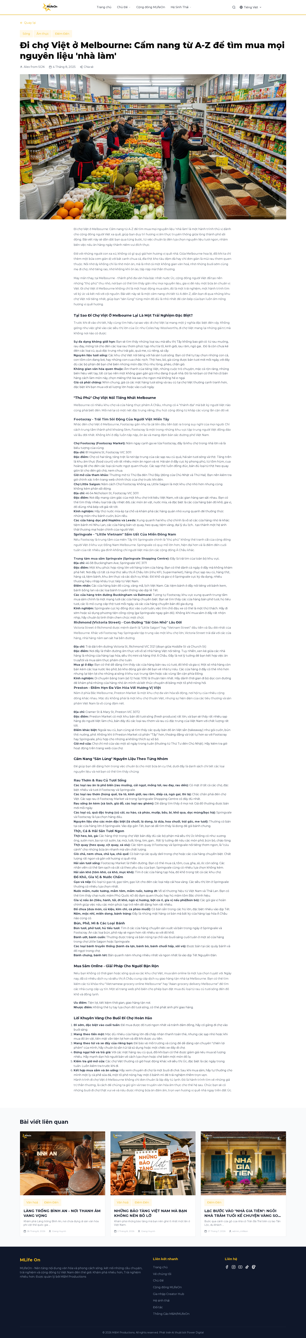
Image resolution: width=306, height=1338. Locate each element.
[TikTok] (247, 1267)
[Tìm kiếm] (234, 7)
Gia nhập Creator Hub (168, 1294)
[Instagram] (234, 1267)
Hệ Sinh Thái (179, 7)
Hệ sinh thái (161, 1300)
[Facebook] (227, 1267)
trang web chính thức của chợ (121, 479)
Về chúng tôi (162, 1274)
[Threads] (254, 1267)
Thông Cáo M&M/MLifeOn (171, 1314)
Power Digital (195, 1332)
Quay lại (30, 22)
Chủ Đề (122, 7)
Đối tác (158, 1307)
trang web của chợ (109, 748)
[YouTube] (240, 1267)
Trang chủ (104, 7)
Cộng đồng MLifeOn (150, 7)
